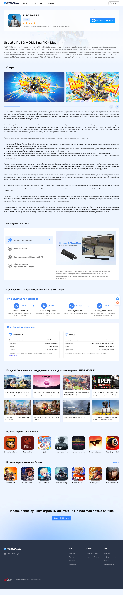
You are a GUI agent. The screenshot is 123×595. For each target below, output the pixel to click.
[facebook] (5, 553)
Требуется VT (13, 355)
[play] (34, 87)
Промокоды (73, 564)
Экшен (26, 19)
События (72, 561)
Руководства (73, 557)
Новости (72, 553)
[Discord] (9, 553)
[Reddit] (18, 553)
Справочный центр (92, 557)
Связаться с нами (92, 553)
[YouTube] (13, 553)
